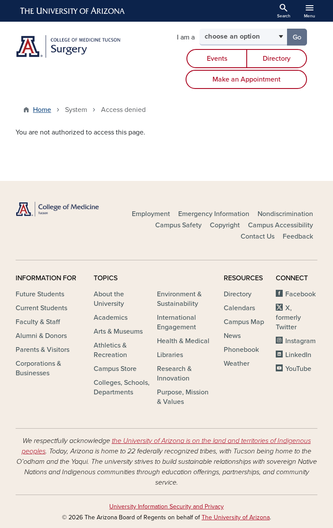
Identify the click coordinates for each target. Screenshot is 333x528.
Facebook (300, 294)
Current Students (41, 308)
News (232, 335)
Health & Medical (183, 341)
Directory (277, 58)
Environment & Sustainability (179, 299)
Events (217, 58)
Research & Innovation (174, 373)
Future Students (40, 294)
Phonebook (241, 349)
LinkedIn (298, 355)
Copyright (225, 225)
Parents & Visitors (42, 349)
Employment (151, 214)
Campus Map (244, 322)
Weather (236, 363)
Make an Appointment (246, 79)
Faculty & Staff (38, 322)
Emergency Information (213, 214)
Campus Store (115, 368)
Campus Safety (178, 225)
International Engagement (176, 322)
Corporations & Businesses (38, 368)
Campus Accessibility (280, 225)
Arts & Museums (118, 331)
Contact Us (257, 236)
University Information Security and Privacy (166, 506)
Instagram (300, 341)
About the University (109, 299)
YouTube (298, 368)
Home (42, 109)
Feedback (298, 236)
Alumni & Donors (41, 335)
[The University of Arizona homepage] (72, 11)
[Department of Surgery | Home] (88, 46)
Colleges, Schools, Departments (122, 387)
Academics (110, 317)
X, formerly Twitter (288, 317)
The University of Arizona (236, 517)
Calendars (239, 308)
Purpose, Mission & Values (183, 397)
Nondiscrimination (285, 214)
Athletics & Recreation (110, 350)
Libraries (170, 355)
